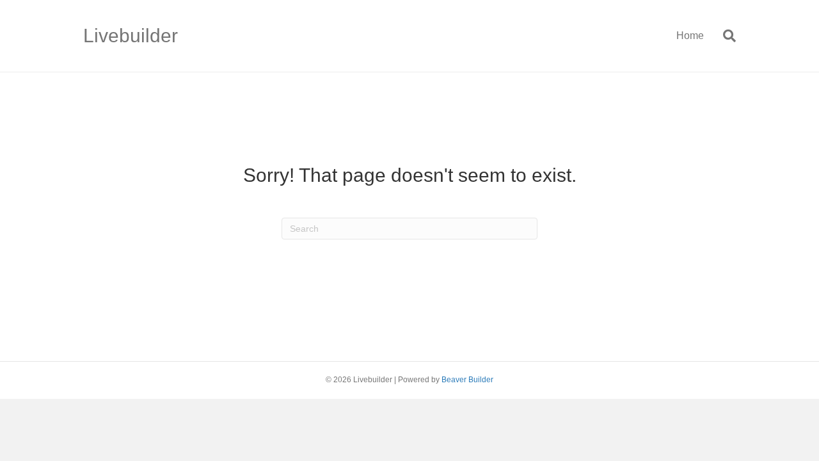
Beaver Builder (467, 379)
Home (690, 35)
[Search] (724, 36)
